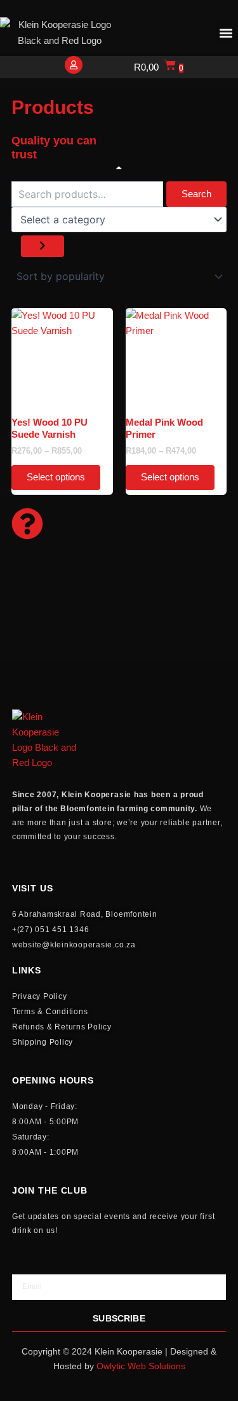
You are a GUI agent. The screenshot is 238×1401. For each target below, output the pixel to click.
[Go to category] (42, 246)
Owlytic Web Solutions (140, 1366)
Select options (56, 477)
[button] (225, 32)
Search (196, 194)
